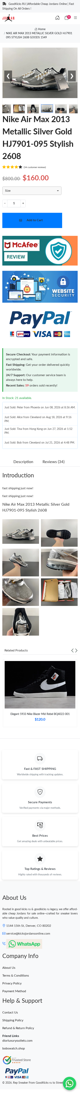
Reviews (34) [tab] (53, 462)
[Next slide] (76, 650)
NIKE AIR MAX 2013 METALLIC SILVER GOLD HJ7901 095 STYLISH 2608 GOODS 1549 (39, 35)
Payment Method (14, 991)
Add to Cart (35, 220)
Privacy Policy (12, 983)
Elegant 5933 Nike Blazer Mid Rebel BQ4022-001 (40, 714)
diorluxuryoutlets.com (17, 1040)
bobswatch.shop (13, 1048)
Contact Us (10, 1012)
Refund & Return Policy (18, 1028)
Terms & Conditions (15, 975)
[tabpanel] (40, 694)
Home (41, 29)
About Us (8, 967)
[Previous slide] (72, 650)
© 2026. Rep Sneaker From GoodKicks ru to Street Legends (37, 1082)
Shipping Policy (12, 1020)
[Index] (57, 17)
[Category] (75, 18)
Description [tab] (23, 462)
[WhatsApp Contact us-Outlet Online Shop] (69, 1083)
